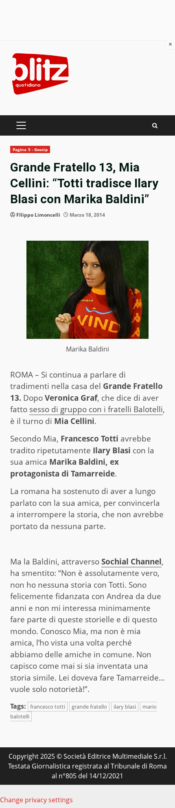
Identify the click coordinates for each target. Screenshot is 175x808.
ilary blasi (125, 706)
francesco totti (47, 706)
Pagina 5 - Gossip (30, 149)
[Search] (155, 126)
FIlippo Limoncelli (38, 214)
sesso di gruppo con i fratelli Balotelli (96, 409)
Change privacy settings (36, 799)
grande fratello (89, 706)
